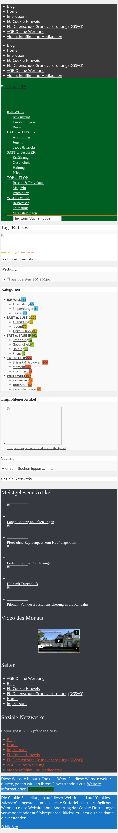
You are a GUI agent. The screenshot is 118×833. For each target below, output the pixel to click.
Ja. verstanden (41, 789)
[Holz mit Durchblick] (17, 578)
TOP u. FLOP (17, 178)
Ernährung (21, 157)
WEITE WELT (18, 198)
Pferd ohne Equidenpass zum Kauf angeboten (41, 542)
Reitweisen (21, 203)
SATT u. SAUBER (21, 152)
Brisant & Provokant (28, 183)
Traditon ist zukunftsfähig (19, 259)
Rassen (18, 127)
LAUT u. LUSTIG (21, 132)
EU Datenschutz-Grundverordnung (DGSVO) (45, 26)
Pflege (17, 172)
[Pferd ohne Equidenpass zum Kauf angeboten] (17, 537)
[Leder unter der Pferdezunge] (17, 557)
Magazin (19, 188)
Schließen (9, 826)
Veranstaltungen (25, 213)
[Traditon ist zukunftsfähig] (11, 246)
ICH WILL (15, 112)
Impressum (17, 16)
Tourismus (20, 208)
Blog (11, 6)
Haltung (19, 167)
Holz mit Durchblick (22, 584)
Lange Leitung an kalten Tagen (30, 522)
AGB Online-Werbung (25, 31)
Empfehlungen (24, 122)
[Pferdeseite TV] (13, 87)
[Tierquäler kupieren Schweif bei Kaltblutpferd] (34, 443)
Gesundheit (21, 162)
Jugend (18, 142)
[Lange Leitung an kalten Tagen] (17, 516)
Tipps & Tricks (24, 147)
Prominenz (21, 193)
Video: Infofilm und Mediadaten (34, 36)
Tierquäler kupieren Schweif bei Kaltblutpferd (36, 448)
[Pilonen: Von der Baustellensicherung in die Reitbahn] (17, 599)
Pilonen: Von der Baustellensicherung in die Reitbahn (47, 604)
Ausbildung (21, 137)
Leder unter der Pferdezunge (29, 563)
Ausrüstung (21, 117)
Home (12, 11)
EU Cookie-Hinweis (23, 21)
